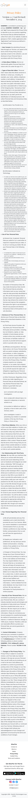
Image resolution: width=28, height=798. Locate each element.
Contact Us (14, 747)
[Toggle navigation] (25, 4)
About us (14, 749)
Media (14, 751)
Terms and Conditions (14, 758)
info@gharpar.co (9, 639)
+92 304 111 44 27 (13, 785)
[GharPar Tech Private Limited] (5, 5)
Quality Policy (14, 756)
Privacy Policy (14, 753)
